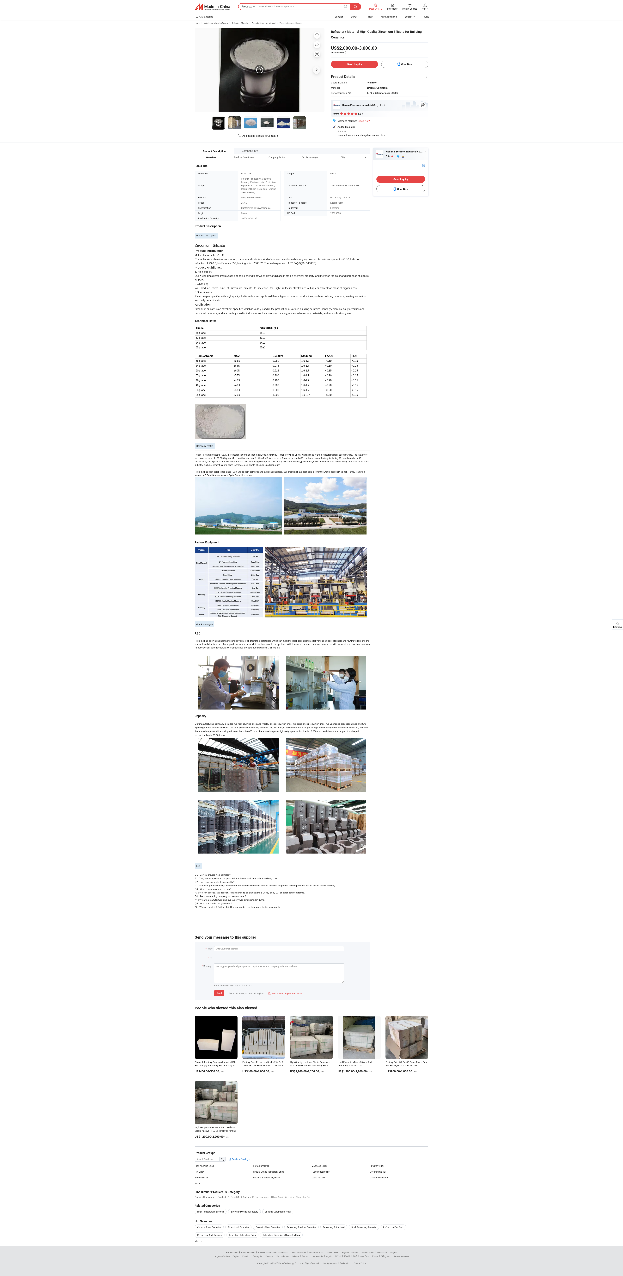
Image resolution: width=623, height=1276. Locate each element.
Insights (393, 1252)
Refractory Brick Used (334, 1227)
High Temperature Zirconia (210, 1211)
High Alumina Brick (204, 1165)
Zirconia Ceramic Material (291, 23)
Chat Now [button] (406, 64)
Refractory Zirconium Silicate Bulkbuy (281, 1235)
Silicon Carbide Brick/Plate (266, 1177)
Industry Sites (332, 1252)
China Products (248, 1252)
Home (197, 23)
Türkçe (375, 1256)
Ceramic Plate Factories (209, 1227)
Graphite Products (379, 1177)
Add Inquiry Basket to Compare (260, 136)
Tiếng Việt (385, 1256)
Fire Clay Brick (377, 1165)
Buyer (354, 16)
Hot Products (232, 1252)
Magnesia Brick (319, 1165)
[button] (359, 157)
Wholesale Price (316, 1252)
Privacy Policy (360, 1263)
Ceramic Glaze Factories (268, 1227)
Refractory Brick (261, 1165)
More (197, 1241)
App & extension (389, 16)
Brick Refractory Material (363, 1227)
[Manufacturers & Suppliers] (212, 6)
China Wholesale (298, 1252)
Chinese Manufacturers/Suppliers (272, 1252)
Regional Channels (350, 1252)
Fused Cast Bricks (321, 1171)
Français (269, 1256)
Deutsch (305, 1256)
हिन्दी (355, 1256)
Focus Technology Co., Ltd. (290, 1263)
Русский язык (282, 1256)
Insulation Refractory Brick (242, 1235)
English (235, 1256)
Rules (426, 16)
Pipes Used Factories (238, 1227)
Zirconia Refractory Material (264, 23)
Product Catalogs (240, 1159)
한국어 (338, 1256)
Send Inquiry (354, 64)
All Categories (206, 16)
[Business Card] (423, 165)
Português (257, 1256)
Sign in (425, 8)
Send (219, 993)
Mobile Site (382, 1252)
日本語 (347, 1256)
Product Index (367, 1252)
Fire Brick (199, 1171)
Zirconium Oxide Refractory (244, 1211)
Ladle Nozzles (318, 1177)
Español (246, 1256)
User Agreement (330, 1263)
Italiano (295, 1256)
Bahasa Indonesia (401, 1256)
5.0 (388, 156)
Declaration (345, 1263)
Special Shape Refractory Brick (268, 1171)
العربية (328, 1256)
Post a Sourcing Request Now (285, 993)
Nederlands (318, 1256)
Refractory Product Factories (301, 1227)
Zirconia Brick (201, 1177)
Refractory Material (240, 23)
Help (370, 16)
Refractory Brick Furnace (209, 1235)
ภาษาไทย (364, 1256)
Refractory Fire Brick (393, 1227)
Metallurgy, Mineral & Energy (216, 23)
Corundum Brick (378, 1171)
